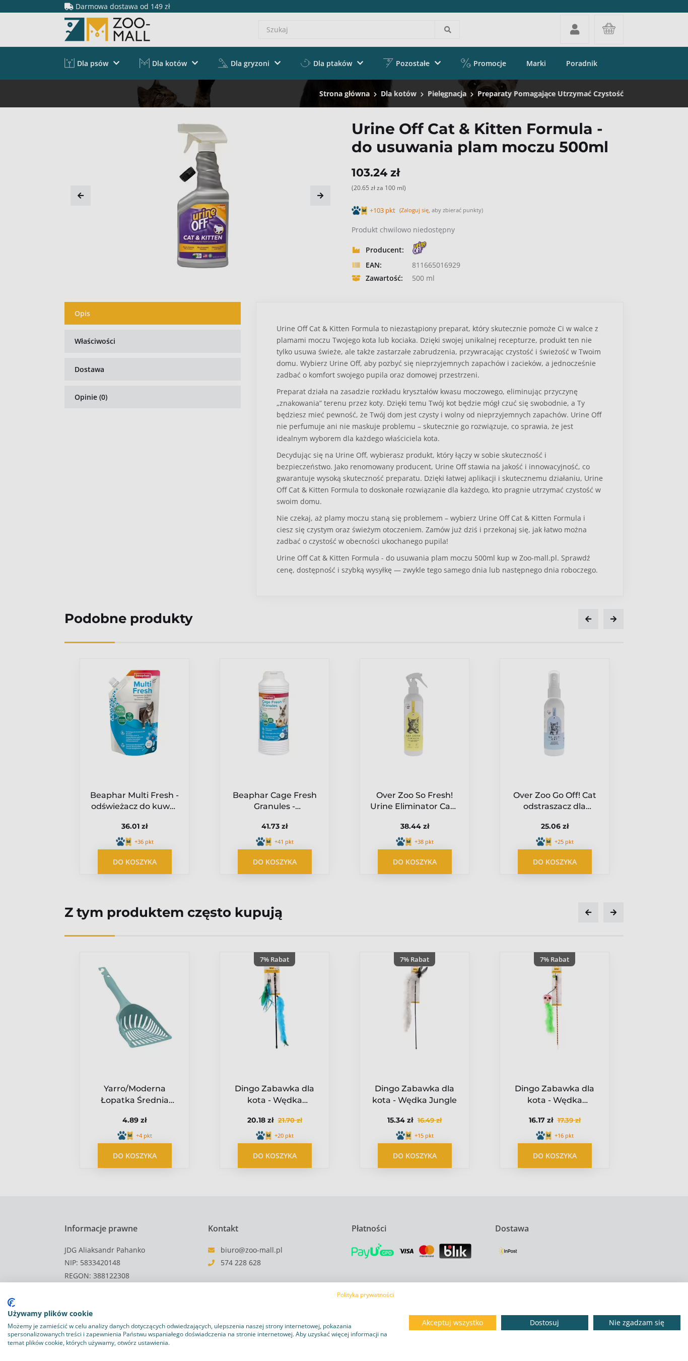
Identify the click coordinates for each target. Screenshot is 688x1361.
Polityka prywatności (365, 1294)
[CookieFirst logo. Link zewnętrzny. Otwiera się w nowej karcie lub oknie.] (11, 1302)
